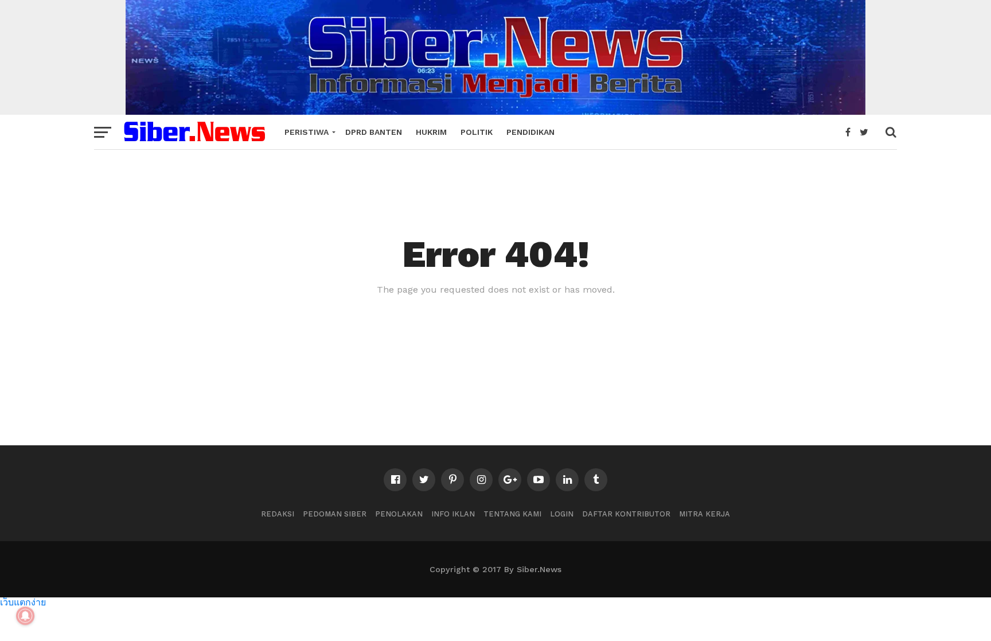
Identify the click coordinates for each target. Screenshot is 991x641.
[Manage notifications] (25, 616)
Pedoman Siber (334, 514)
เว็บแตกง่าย (23, 601)
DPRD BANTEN (373, 132)
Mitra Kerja (704, 514)
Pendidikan (530, 132)
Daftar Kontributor (626, 514)
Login (561, 514)
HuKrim (431, 132)
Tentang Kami (512, 514)
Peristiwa (306, 132)
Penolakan (399, 514)
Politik (477, 132)
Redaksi (277, 514)
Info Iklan (453, 514)
